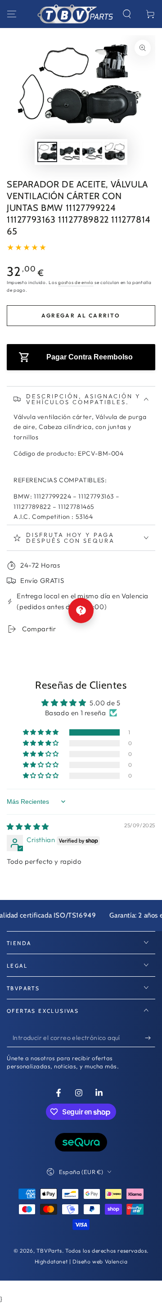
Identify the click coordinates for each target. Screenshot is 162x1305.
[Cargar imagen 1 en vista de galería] (47, 152)
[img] (28, 826)
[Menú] (11, 14)
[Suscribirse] (150, 1038)
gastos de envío (76, 282)
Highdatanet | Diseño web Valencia (81, 1261)
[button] (127, 14)
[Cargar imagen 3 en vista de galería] (92, 152)
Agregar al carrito (80, 315)
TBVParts (49, 1250)
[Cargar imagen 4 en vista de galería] (115, 152)
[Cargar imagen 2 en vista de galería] (70, 152)
